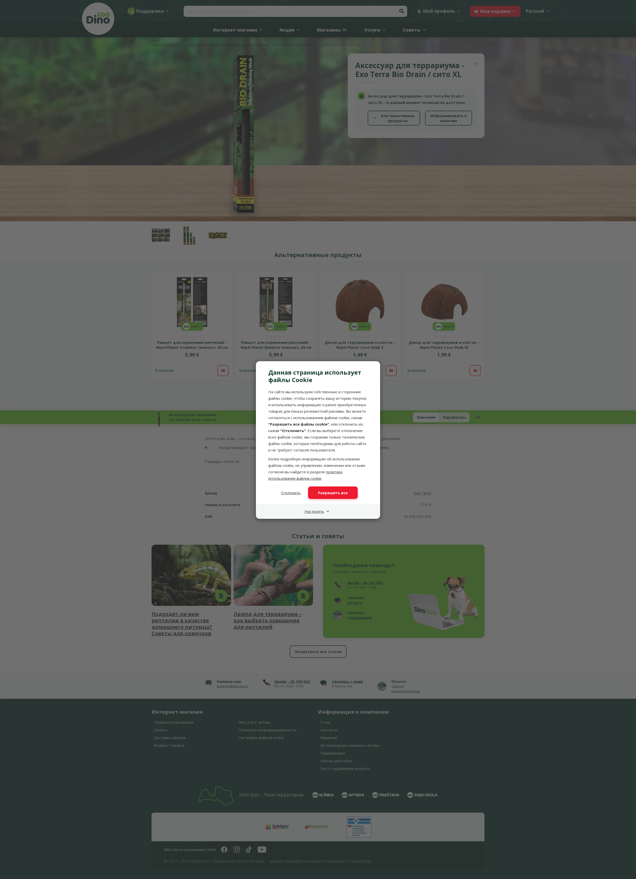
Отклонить (291, 492)
